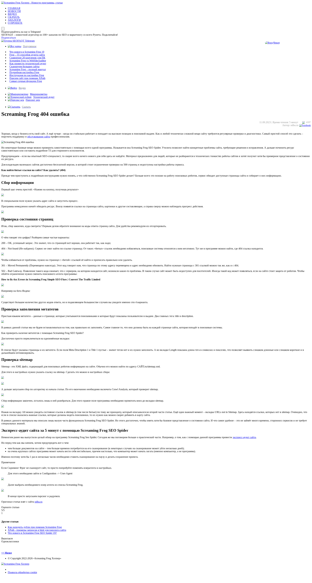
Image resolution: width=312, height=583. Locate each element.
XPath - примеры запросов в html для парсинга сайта (37, 530)
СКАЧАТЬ (14, 17)
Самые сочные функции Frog (25, 81)
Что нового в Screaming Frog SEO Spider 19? (32, 533)
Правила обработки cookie (22, 572)
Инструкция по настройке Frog (26, 75)
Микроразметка (38, 94)
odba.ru (38, 501)
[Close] (3, 28)
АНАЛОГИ (14, 20)
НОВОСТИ (14, 11)
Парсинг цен (33, 100)
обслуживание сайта (38, 136)
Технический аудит (43, 97)
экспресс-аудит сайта (244, 437)
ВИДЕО (12, 14)
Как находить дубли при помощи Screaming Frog (35, 527)
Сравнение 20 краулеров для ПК (27, 57)
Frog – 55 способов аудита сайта (27, 54)
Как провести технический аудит (27, 63)
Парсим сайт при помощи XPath (27, 78)
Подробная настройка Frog (24, 72)
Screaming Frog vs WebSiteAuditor (27, 60)
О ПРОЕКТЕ (15, 22)
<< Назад (6, 552)
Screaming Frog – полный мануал (27, 69)
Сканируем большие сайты (24, 66)
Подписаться (8, 37)
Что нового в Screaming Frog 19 (26, 51)
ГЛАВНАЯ (14, 8)
